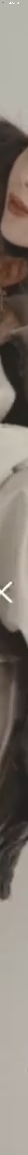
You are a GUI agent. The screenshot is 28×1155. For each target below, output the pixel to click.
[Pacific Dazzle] (14, 3)
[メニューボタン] (3, 3)
